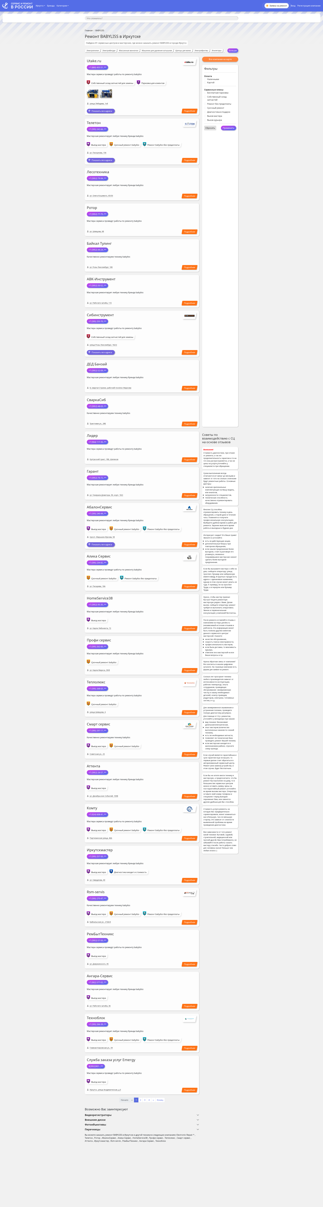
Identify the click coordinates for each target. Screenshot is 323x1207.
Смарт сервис (98, 724)
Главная (89, 30)
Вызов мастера (214, 116)
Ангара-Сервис (100, 975)
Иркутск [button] (40, 5)
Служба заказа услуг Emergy (111, 1059)
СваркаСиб (96, 399)
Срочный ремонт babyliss (127, 145)
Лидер (92, 435)
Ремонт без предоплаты (219, 103)
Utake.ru (94, 60)
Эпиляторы (216, 50)
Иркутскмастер (100, 849)
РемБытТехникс (100, 933)
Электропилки (92, 50)
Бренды (51, 5)
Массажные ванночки (128, 50)
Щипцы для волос (183, 50)
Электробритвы (201, 50)
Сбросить (210, 128)
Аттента (93, 766)
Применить (228, 128)
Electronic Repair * (185, 1134)
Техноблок (96, 1017)
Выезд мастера (98, 145)
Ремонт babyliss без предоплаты (163, 145)
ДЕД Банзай (97, 364)
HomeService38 (100, 598)
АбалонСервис (99, 507)
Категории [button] (62, 5)
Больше (233, 50)
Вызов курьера (214, 120)
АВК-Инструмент (101, 279)
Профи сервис (99, 640)
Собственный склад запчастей (216, 98)
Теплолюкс (96, 682)
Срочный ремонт (215, 108)
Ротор (92, 207)
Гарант (93, 471)
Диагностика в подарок (218, 112)
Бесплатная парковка (217, 92)
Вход (293, 5)
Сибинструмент (100, 314)
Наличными (213, 79)
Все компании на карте (220, 59)
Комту (92, 808)
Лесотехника (98, 171)
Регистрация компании (308, 5)
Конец (160, 1100)
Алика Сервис (99, 556)
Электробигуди (109, 50)
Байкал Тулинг (99, 243)
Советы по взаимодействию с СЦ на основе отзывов (218, 438)
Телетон (94, 122)
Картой (210, 82)
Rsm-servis (95, 891)
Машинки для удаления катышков (157, 50)
